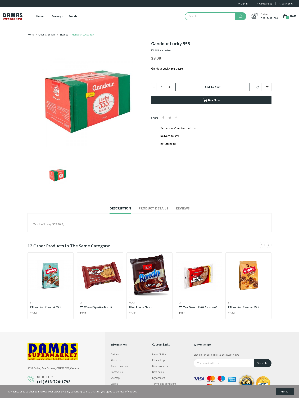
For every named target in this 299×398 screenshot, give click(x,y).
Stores (114, 383)
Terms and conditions (164, 383)
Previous (262, 245)
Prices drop (158, 360)
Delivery (115, 354)
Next (268, 245)
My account (158, 377)
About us (116, 360)
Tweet (170, 117)
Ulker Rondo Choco (140, 307)
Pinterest (176, 117)
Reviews (182, 208)
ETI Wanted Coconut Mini (45, 307)
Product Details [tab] (153, 208)
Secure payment (120, 366)
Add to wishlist (257, 87)
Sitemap (115, 377)
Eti (31, 303)
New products (160, 366)
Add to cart (213, 87)
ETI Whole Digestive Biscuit (96, 307)
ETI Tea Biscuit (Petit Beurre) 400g (199, 307)
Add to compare (267, 87)
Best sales (158, 372)
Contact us (117, 372)
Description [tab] (120, 208)
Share (163, 117)
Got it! (284, 391)
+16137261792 (269, 17)
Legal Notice (159, 354)
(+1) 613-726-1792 (53, 382)
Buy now (214, 100)
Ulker (132, 303)
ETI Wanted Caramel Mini (243, 307)
